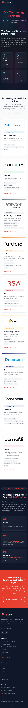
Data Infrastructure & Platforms (8, 641)
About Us (3, 666)
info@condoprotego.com (10, 693)
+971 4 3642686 (8, 690)
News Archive (4, 679)
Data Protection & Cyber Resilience (9, 646)
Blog (2, 676)
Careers (3, 671)
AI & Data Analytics (5, 644)
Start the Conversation (12, 599)
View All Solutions (5, 657)
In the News (4, 674)
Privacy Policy (14, 705)
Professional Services (6, 655)
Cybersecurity (4, 649)
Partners (3, 668)
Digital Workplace (5, 652)
